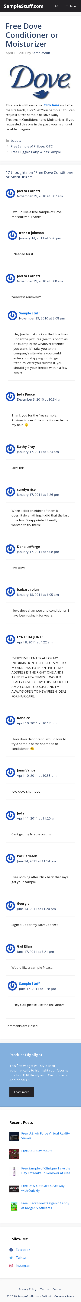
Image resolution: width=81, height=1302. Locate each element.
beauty (16, 140)
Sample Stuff (29, 313)
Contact (58, 1289)
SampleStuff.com (24, 6)
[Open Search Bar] (56, 6)
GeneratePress (64, 1296)
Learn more (21, 1092)
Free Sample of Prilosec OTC (32, 146)
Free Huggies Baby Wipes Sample (36, 152)
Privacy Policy (27, 1289)
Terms (44, 1289)
